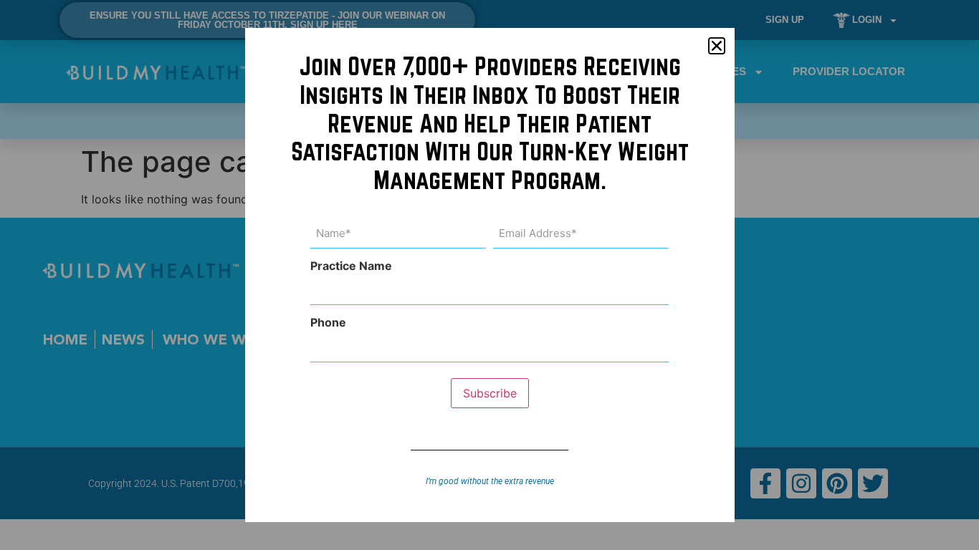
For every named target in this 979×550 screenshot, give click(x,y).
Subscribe (490, 393)
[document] (489, 275)
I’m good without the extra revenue (490, 481)
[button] (717, 46)
